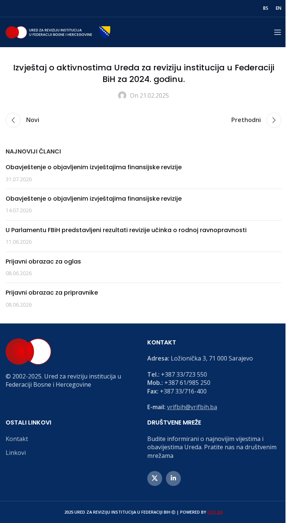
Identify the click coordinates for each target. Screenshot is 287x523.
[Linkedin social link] (173, 478)
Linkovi (16, 452)
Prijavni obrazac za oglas (43, 261)
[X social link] (154, 478)
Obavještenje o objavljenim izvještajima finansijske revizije (94, 167)
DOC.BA (215, 512)
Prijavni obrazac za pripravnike (52, 292)
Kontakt (17, 439)
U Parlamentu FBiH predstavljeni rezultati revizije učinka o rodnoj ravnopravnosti (126, 230)
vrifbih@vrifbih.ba (192, 407)
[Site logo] (58, 31)
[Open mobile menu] (277, 32)
